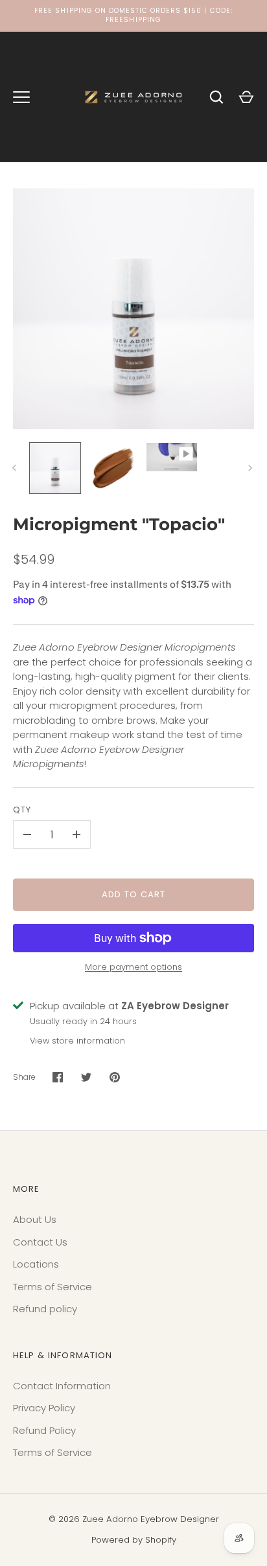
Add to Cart (134, 894)
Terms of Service (52, 1286)
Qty (22, 809)
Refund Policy (44, 1430)
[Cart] (246, 97)
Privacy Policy (44, 1408)
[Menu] (21, 97)
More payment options (133, 967)
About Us (34, 1219)
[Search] (216, 97)
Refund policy (45, 1308)
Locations (36, 1264)
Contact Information (62, 1386)
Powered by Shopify (133, 1540)
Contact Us (40, 1242)
